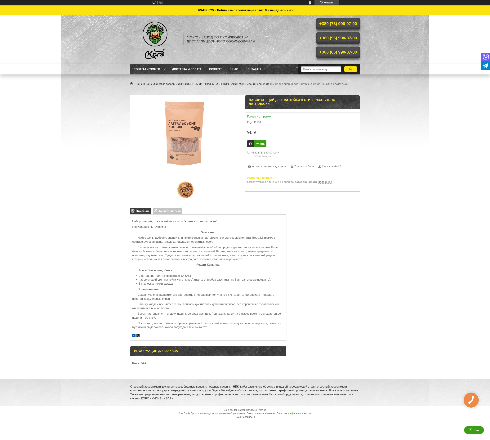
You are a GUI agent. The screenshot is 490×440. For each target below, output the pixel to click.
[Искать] (350, 69)
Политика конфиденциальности (294, 413)
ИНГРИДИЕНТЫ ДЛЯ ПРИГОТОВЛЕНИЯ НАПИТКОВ (211, 83)
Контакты (253, 69)
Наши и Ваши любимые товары (155, 83)
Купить (260, 143)
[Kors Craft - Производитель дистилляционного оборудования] (155, 39)
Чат (476, 430)
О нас (233, 69)
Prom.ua (261, 410)
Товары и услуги (147, 69)
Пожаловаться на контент (261, 413)
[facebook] (134, 336)
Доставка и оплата (187, 69)
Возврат (215, 69)
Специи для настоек (259, 83)
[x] (138, 336)
